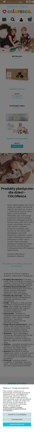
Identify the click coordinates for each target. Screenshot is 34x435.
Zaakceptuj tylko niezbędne (17, 414)
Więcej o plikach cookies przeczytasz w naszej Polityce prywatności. (14, 408)
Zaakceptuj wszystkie (17, 424)
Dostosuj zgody (17, 419)
